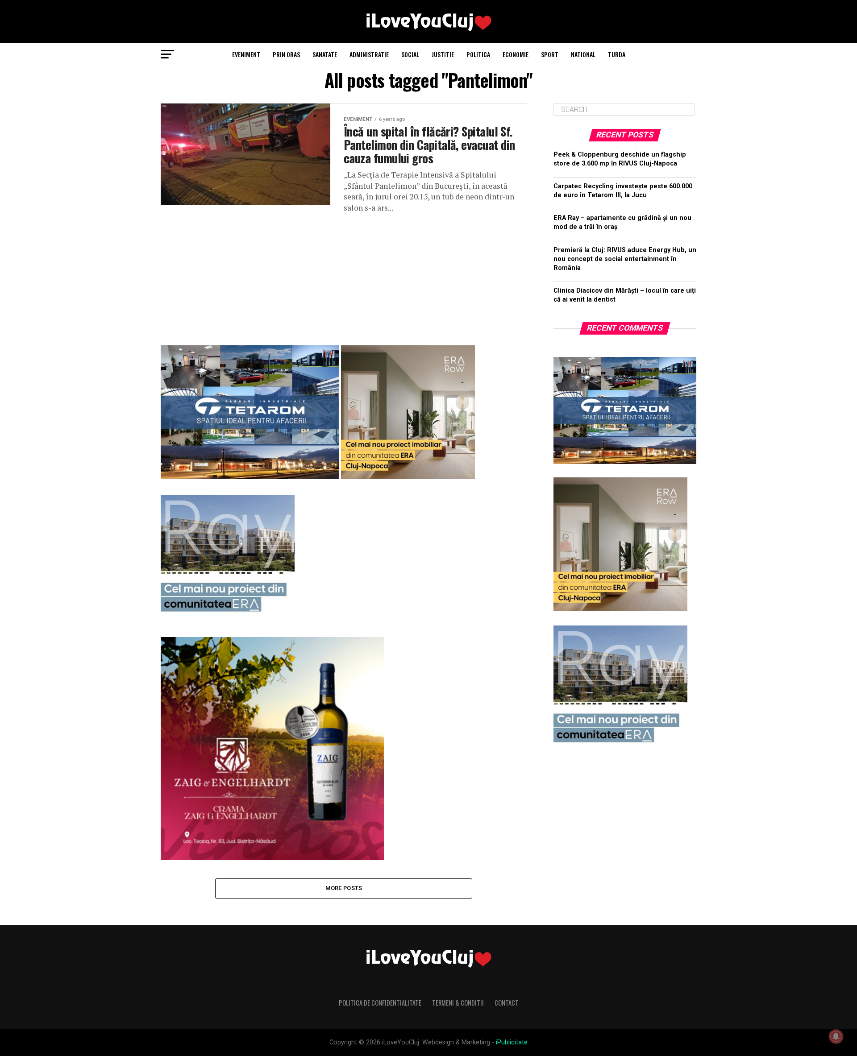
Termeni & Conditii (458, 1002)
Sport (549, 54)
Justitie (443, 54)
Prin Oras (286, 54)
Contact (507, 1002)
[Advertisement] (344, 275)
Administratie (369, 54)
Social (410, 54)
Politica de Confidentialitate (380, 1002)
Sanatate (324, 54)
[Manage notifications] (836, 1036)
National (583, 54)
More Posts (343, 888)
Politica (478, 54)
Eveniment (246, 54)
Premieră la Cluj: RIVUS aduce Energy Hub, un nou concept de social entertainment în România (624, 259)
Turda (616, 54)
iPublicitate (512, 1042)
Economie (515, 54)
